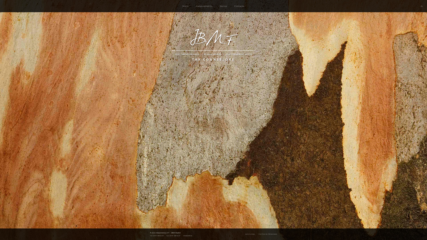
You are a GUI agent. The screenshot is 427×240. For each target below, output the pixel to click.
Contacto (239, 6)
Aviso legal (250, 234)
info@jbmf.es (187, 236)
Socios (223, 6)
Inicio (185, 6)
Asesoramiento (204, 6)
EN (422, 6)
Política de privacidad (268, 234)
